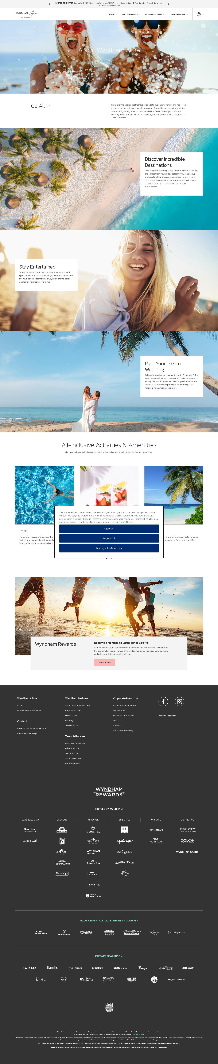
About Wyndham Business (77, 705)
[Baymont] (93, 874)
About (20, 705)
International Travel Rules (29, 710)
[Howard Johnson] (62, 863)
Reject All (109, 538)
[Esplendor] (124, 841)
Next (206, 509)
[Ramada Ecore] (93, 896)
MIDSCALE (93, 820)
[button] (49, 4)
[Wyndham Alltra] (124, 874)
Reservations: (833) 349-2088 (31, 728)
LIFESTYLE (124, 820)
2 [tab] (111, 558)
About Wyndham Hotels (124, 705)
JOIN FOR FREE (105, 662)
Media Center (119, 710)
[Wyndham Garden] (93, 852)
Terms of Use (71, 753)
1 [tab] (107, 558)
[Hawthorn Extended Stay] (30, 830)
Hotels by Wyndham (109, 809)
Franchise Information (123, 715)
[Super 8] (62, 841)
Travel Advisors (72, 725)
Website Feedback (167, 715)
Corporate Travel (73, 710)
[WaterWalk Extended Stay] (30, 841)
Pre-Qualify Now (113, 5)
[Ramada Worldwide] (93, 885)
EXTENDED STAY (30, 820)
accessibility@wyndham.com (126, 1038)
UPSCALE (156, 820)
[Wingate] (93, 841)
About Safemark (73, 758)
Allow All (109, 528)
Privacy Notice (72, 748)
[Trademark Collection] (156, 841)
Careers (116, 725)
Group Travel (71, 715)
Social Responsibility (123, 730)
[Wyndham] (156, 830)
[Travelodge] (62, 874)
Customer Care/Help (27, 733)
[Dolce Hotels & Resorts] (187, 841)
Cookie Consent (72, 763)
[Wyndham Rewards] (109, 791)
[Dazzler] (124, 852)
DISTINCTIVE (187, 820)
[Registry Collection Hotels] (187, 830)
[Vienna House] (124, 863)
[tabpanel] (109, 179)
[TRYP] (124, 830)
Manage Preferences (109, 548)
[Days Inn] (62, 830)
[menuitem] (113, 14)
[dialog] (109, 532)
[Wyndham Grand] (187, 852)
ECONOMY (62, 820)
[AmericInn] (93, 863)
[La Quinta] (93, 830)
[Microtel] (62, 852)
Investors (117, 720)
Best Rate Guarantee (75, 743)
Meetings (69, 720)
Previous (12, 509)
